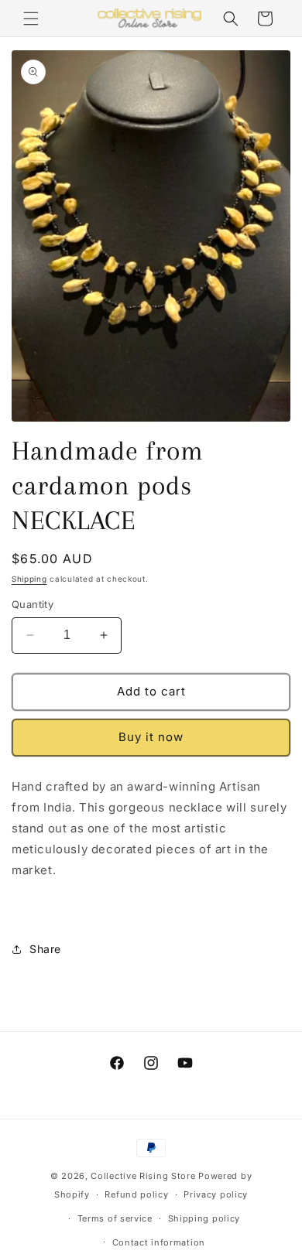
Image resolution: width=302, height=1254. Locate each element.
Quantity (32, 604)
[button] (31, 19)
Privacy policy (216, 1194)
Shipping (29, 578)
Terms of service (115, 1218)
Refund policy (136, 1194)
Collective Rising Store (143, 1175)
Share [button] (45, 948)
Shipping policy (204, 1218)
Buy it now (151, 737)
